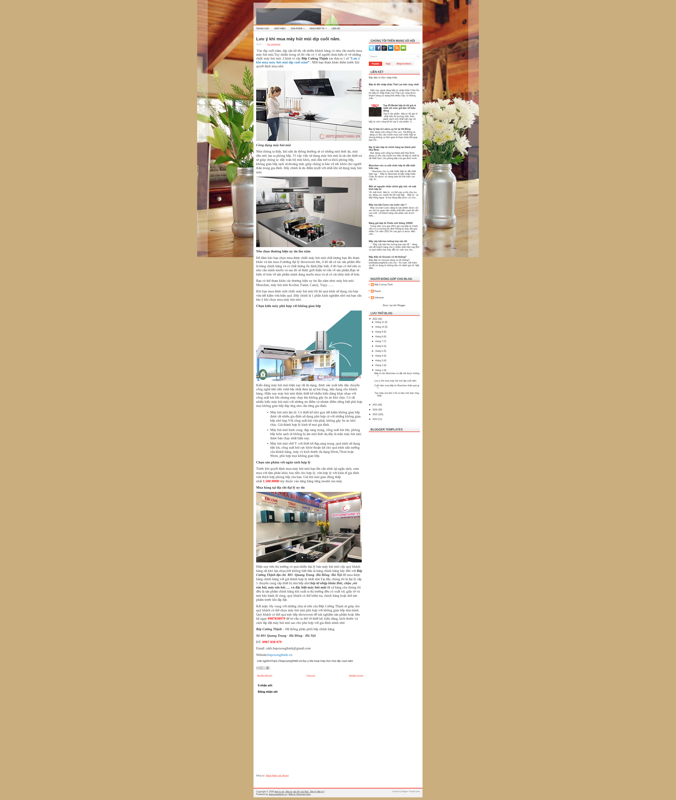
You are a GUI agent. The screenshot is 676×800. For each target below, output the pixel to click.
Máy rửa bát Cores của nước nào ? (388, 204)
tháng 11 (380, 322)
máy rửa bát (276, 587)
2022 (375, 319)
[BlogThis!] (261, 668)
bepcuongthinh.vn (278, 794)
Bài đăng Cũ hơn (356, 675)
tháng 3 (379, 360)
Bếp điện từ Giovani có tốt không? (387, 257)
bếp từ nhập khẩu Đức (326, 583)
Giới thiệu (280, 28)
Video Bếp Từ (318, 28)
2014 (375, 419)
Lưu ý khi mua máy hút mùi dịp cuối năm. (298, 39)
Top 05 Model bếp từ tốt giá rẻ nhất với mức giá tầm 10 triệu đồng (399, 108)
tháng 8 (379, 336)
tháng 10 (380, 326)
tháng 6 (379, 346)
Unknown (379, 297)
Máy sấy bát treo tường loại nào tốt (388, 241)
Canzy (314, 285)
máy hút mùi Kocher (285, 285)
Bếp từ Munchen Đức (300, 794)
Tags (388, 64)
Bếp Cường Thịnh (383, 284)
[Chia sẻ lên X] (264, 668)
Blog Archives (404, 64)
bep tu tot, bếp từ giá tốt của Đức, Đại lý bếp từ (299, 791)
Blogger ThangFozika (411, 791)
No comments (273, 44)
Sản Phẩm (298, 28)
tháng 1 (379, 370)
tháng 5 (379, 351)
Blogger (401, 305)
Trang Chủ (262, 28)
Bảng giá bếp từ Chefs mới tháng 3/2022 (391, 223)
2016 (375, 409)
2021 (375, 404)
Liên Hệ (336, 28)
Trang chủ (310, 675)
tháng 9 (379, 331)
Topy (323, 285)
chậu (348, 583)
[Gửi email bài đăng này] (257, 668)
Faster (304, 285)
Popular (375, 64)
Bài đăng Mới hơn (264, 675)
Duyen (377, 291)
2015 (375, 414)
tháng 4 (379, 355)
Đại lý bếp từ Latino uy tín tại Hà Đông (390, 129)
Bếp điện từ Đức (377, 77)
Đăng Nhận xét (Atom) (277, 775)
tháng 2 (379, 365)
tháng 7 (379, 341)
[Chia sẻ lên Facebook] (268, 668)
